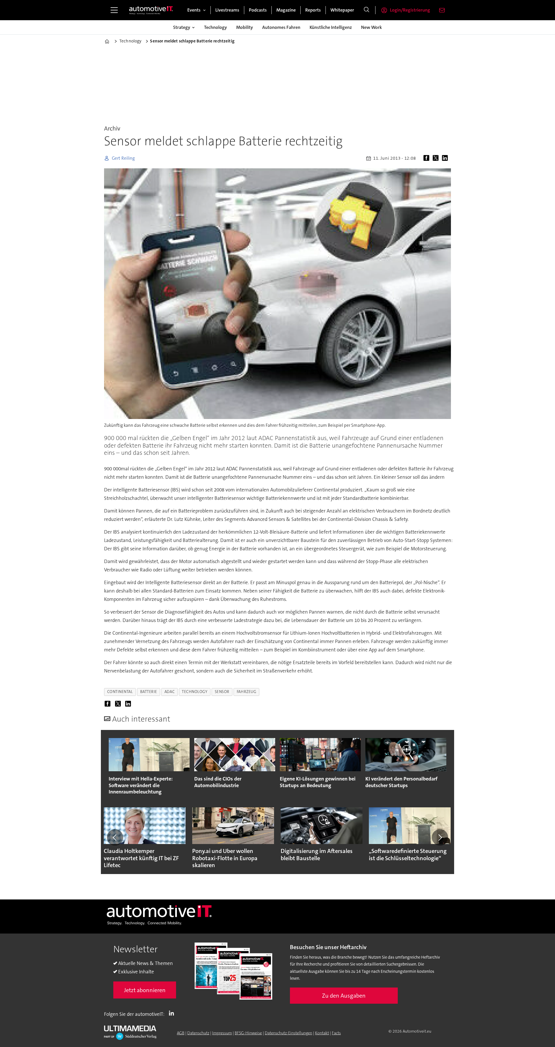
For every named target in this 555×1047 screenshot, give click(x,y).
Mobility (244, 27)
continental (120, 691)
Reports (313, 10)
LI (173, 1013)
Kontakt (322, 1032)
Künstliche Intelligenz (331, 27)
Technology (215, 27)
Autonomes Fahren (281, 27)
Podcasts (258, 10)
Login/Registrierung (410, 10)
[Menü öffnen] (114, 10)
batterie (148, 691)
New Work (371, 27)
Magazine (286, 10)
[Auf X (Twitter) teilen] (436, 158)
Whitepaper (342, 10)
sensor (222, 691)
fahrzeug (246, 691)
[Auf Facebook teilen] (427, 158)
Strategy (181, 27)
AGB (180, 1032)
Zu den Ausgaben (344, 995)
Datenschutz (198, 1032)
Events (194, 10)
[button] (115, 837)
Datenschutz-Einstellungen (288, 1032)
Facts (336, 1032)
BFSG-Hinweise (248, 1032)
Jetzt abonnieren (145, 990)
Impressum (222, 1032)
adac (169, 691)
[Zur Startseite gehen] (151, 10)
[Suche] (366, 10)
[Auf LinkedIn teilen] (446, 158)
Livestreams (227, 10)
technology (194, 691)
